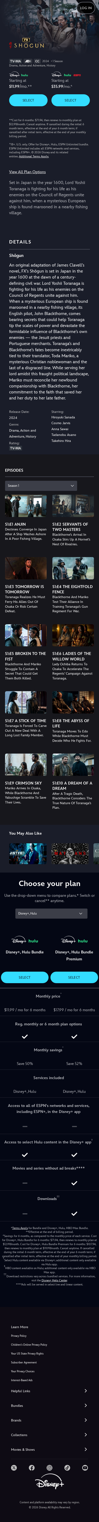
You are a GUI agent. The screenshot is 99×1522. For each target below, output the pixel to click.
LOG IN (86, 8)
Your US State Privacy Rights (27, 1353)
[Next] (90, 853)
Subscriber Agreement (24, 1362)
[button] (49, 1391)
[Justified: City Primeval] (27, 853)
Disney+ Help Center (54, 1280)
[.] (14, 1468)
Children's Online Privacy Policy (29, 1344)
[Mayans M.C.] (70, 853)
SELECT (28, 100)
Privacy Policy (18, 1336)
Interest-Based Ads (21, 1380)
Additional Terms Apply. (34, 156)
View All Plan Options (27, 172)
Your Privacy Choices (22, 1371)
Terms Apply (20, 1228)
